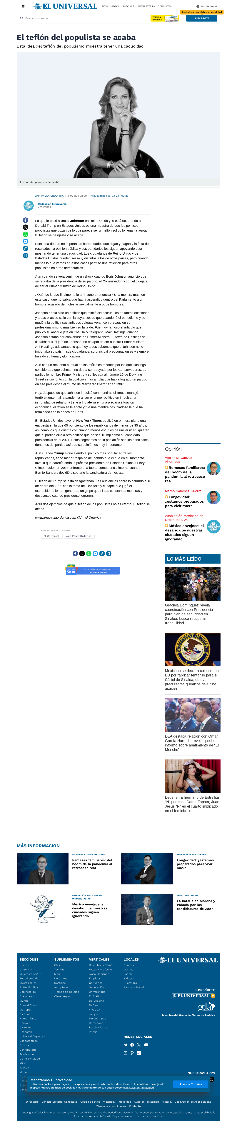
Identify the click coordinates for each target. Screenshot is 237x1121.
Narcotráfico (28, 1018)
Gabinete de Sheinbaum (28, 994)
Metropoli (26, 1009)
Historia (167, 1101)
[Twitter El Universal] (139, 1045)
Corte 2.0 (26, 969)
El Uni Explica (29, 987)
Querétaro (130, 982)
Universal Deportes (32, 1036)
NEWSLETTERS (146, 6)
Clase (58, 965)
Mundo (24, 1000)
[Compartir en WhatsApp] (25, 234)
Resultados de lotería (98, 1029)
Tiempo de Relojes (66, 991)
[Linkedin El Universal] (139, 1053)
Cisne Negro (62, 996)
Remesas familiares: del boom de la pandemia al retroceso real (185, 474)
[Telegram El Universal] (125, 1045)
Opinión (173, 449)
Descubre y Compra (102, 965)
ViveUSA (94, 1009)
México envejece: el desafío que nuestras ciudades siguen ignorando (184, 532)
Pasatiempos (97, 1018)
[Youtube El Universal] (146, 1045)
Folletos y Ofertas (101, 969)
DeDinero (95, 1005)
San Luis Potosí (134, 987)
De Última (60, 978)
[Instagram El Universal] (125, 1053)
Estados (25, 1014)
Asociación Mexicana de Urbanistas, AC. (184, 518)
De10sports (96, 1000)
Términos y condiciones (111, 1106)
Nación (24, 965)
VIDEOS (115, 6)
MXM (105, 6)
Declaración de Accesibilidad (193, 1101)
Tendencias (27, 1054)
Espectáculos (29, 1040)
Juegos (93, 1014)
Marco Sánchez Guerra (183, 491)
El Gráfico (95, 996)
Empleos (95, 978)
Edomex (129, 965)
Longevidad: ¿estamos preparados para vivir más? (184, 501)
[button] (201, 18)
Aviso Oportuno (99, 973)
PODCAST (128, 6)
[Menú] (23, 6)
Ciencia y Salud (30, 1058)
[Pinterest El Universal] (132, 1053)
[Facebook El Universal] (132, 1045)
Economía (26, 1031)
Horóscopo (96, 1022)
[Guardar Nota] (25, 255)
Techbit (24, 1067)
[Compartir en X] (25, 227)
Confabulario (28, 1049)
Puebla (128, 973)
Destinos (60, 982)
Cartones (25, 1027)
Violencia (109, 1101)
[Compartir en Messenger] (25, 241)
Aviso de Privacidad (146, 1101)
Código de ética (90, 1101)
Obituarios (96, 982)
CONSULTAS (165, 6)
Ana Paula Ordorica (49, 195)
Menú (23, 1071)
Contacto (135, 1106)
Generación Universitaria (97, 989)
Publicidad (124, 1101)
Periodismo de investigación (29, 980)
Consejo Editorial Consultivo (59, 1101)
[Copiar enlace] (25, 248)
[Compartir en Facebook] (25, 220)
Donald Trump (29, 1005)
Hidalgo (129, 978)
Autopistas (61, 987)
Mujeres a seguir (30, 973)
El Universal (51, 536)
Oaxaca (128, 969)
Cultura (24, 1045)
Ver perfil (45, 207)
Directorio (32, 1101)
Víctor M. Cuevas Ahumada (178, 459)
